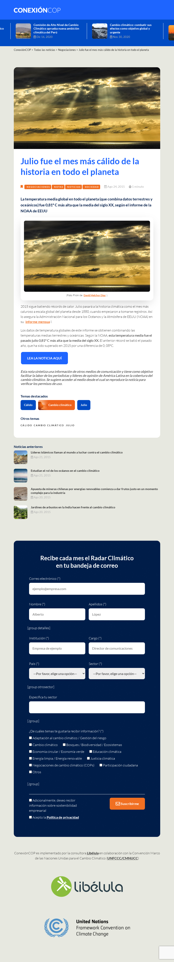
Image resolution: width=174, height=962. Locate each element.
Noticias (74, 187)
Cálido (28, 405)
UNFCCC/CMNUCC (122, 858)
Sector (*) (95, 664)
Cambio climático (60, 405)
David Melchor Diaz (95, 295)
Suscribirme (129, 804)
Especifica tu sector (43, 697)
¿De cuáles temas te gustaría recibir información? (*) (66, 731)
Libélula (93, 853)
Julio (84, 405)
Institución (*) (39, 638)
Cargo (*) (95, 638)
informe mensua (37, 322)
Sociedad (92, 187)
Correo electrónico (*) (44, 578)
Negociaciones (38, 187)
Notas (58, 187)
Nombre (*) (37, 604)
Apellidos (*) (97, 604)
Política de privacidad (63, 817)
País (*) (34, 664)
